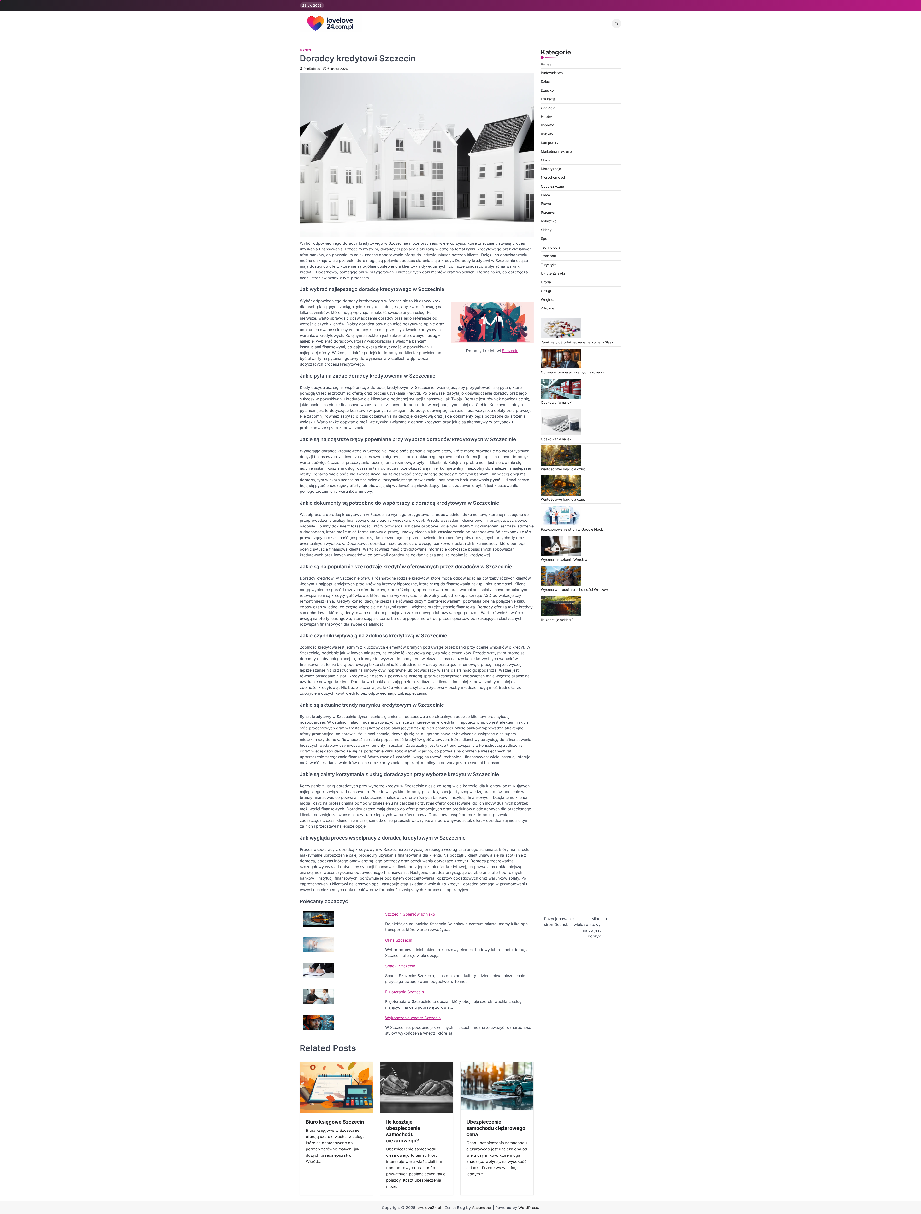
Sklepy (546, 230)
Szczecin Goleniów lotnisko (410, 914)
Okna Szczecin (398, 940)
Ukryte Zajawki (553, 273)
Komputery (549, 143)
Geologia (548, 108)
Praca (545, 195)
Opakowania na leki (556, 402)
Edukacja (548, 99)
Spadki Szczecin (400, 966)
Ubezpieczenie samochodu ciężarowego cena (495, 1128)
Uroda (546, 282)
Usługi (546, 291)
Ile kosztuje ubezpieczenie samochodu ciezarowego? (403, 1131)
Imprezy (547, 125)
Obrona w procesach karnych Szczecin (572, 372)
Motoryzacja (551, 169)
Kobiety (547, 134)
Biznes (305, 50)
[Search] (616, 23)
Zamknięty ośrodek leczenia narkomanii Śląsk (577, 342)
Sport (545, 239)
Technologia (550, 247)
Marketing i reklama (556, 151)
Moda (545, 160)
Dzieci (545, 82)
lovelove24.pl (429, 1207)
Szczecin (510, 350)
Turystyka (549, 265)
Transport (548, 256)
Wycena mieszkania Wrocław (564, 559)
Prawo (546, 204)
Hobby (546, 116)
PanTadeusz (312, 69)
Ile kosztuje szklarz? (557, 620)
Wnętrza (547, 300)
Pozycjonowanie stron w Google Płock (572, 529)
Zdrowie (547, 308)
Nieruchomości (553, 178)
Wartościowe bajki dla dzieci (563, 469)
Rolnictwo (549, 221)
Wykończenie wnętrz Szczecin (413, 1017)
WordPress (528, 1207)
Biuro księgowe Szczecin (335, 1122)
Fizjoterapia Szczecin (404, 991)
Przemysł (548, 212)
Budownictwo (552, 73)
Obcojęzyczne (552, 186)
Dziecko (547, 90)
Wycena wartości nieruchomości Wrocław (574, 590)
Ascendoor (482, 1207)
